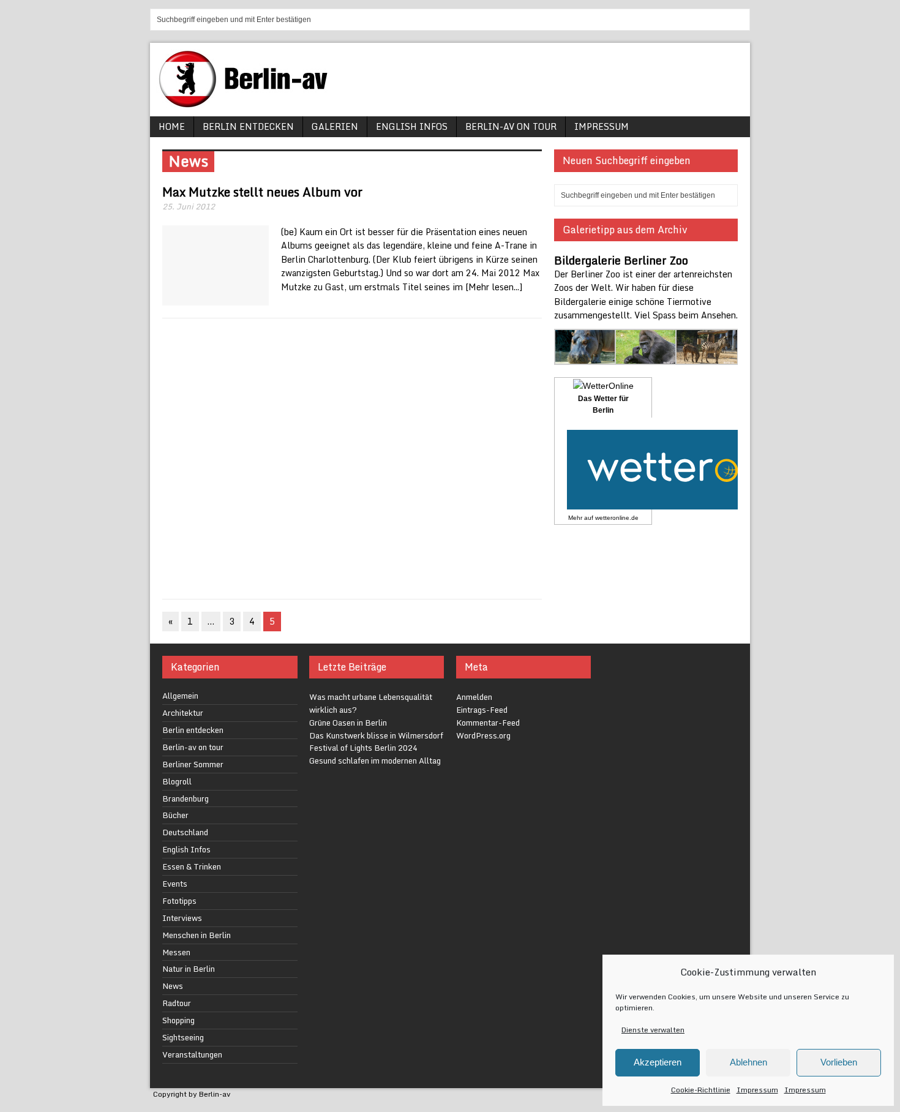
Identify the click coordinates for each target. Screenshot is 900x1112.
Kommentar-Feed (488, 722)
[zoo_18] (585, 358)
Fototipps (179, 900)
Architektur (182, 712)
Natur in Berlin (188, 968)
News (172, 986)
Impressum (757, 1089)
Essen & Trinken (191, 866)
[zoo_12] (646, 358)
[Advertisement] (352, 459)
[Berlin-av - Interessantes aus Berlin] (248, 103)
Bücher (175, 815)
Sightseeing (183, 1037)
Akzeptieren (657, 1062)
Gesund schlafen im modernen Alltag (375, 760)
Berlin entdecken (248, 126)
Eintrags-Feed (482, 709)
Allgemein (180, 695)
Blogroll (177, 781)
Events (174, 883)
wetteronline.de (617, 517)
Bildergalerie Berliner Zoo (621, 260)
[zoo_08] (706, 358)
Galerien (335, 126)
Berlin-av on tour (511, 126)
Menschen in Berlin (196, 935)
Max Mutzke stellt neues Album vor (262, 192)
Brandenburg (185, 798)
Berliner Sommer (192, 764)
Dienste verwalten (652, 1029)
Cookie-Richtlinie (700, 1089)
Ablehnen (748, 1062)
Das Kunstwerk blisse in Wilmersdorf (376, 735)
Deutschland (185, 832)
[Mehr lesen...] (493, 287)
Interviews (182, 918)
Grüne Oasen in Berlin (348, 722)
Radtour (176, 1003)
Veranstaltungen (192, 1054)
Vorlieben (838, 1062)
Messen (176, 952)
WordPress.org (483, 735)
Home (172, 126)
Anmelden (474, 697)
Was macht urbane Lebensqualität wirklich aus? (370, 703)
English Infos (412, 126)
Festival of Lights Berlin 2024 (363, 747)
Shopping (178, 1020)
